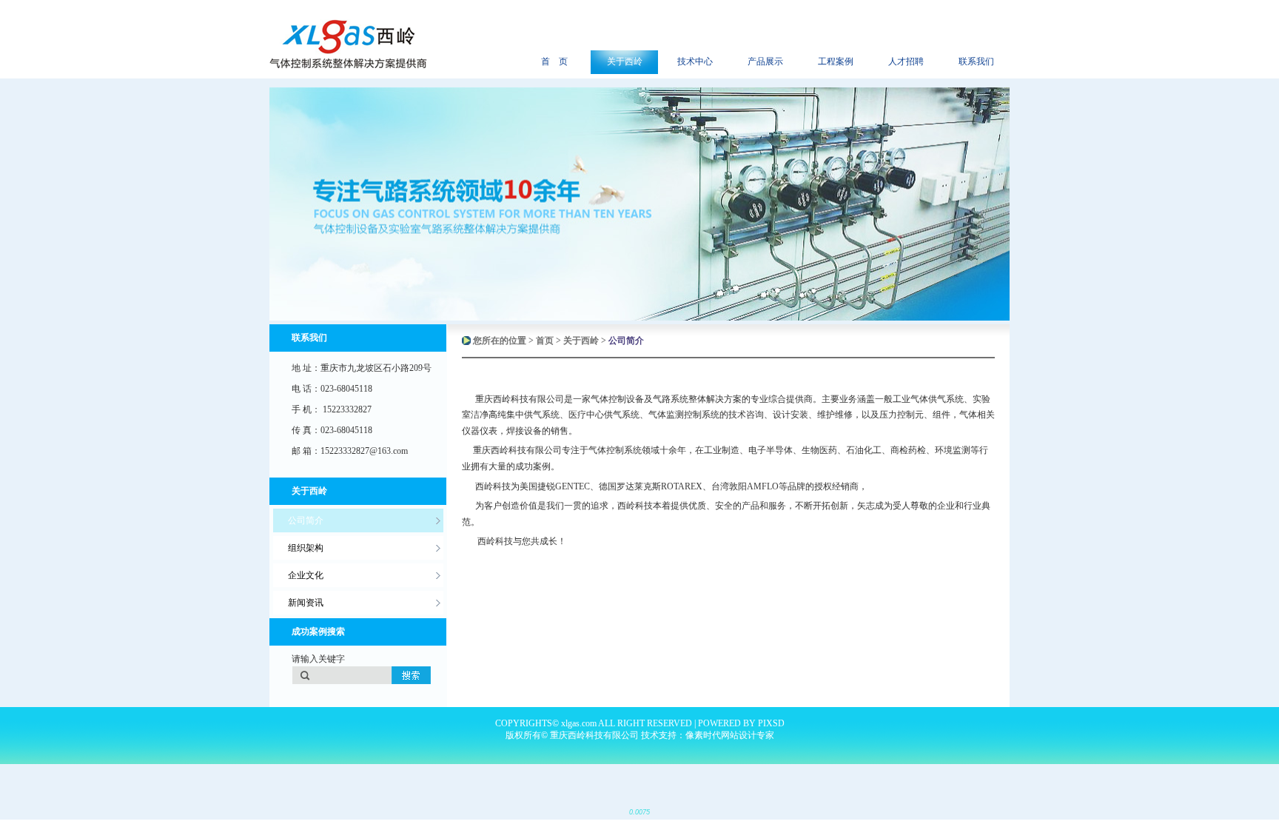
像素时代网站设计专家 (729, 735)
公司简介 (305, 520)
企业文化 (305, 575)
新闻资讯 (305, 602)
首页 (545, 340)
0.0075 (639, 812)
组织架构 (305, 548)
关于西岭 (581, 340)
